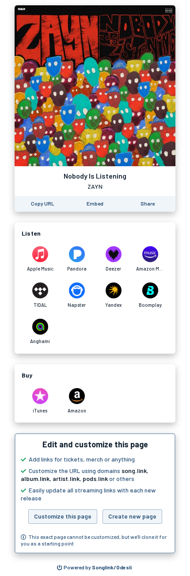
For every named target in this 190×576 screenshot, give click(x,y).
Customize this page (62, 516)
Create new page (132, 516)
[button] (95, 493)
